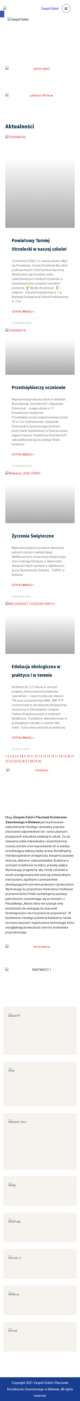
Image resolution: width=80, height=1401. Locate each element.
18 (60, 756)
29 (35, 761)
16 (52, 756)
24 (15, 761)
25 (19, 761)
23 (11, 761)
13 (40, 756)
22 (7, 761)
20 (68, 756)
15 (48, 756)
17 (56, 756)
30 (39, 761)
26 (23, 761)
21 (72, 756)
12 (36, 756)
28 (31, 761)
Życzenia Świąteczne (33, 536)
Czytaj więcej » (23, 311)
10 (28, 756)
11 (32, 756)
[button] (2, 14)
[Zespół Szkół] (31, 8)
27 (27, 761)
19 (64, 756)
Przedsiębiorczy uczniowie (38, 387)
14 (44, 756)
